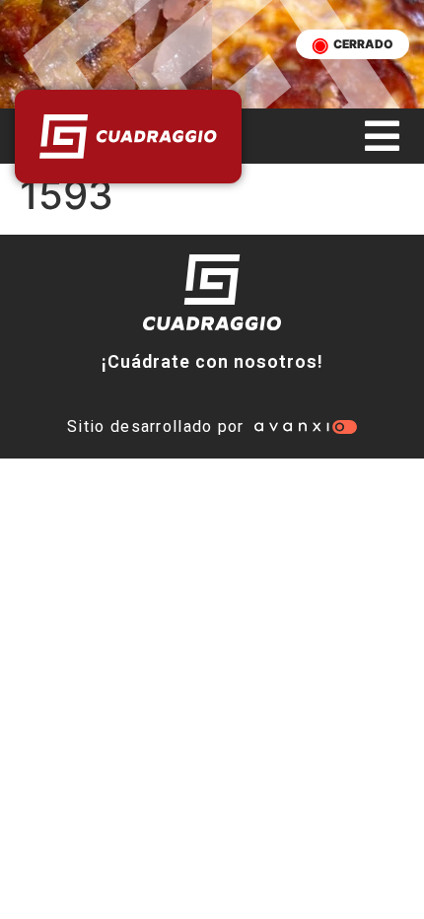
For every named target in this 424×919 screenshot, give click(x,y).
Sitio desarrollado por (156, 426)
